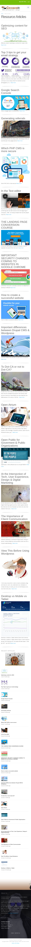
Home (2, 13)
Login (28, 1)
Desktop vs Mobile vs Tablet (7, 868)
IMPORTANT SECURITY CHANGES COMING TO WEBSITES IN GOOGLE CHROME (13, 758)
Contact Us (17, 933)
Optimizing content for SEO (7, 675)
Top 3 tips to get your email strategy (9, 686)
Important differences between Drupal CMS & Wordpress (12, 783)
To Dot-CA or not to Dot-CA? (8, 795)
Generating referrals (6, 710)
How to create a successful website (9, 771)
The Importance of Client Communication (11, 844)
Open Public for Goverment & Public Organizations (13, 819)
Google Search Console (6, 698)
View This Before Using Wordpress (9, 856)
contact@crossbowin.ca (13, 913)
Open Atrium (4, 807)
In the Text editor (5, 734)
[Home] (10, 8)
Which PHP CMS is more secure (8, 722)
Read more (3, 45)
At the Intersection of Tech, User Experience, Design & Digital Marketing (14, 832)
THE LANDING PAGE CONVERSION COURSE (12, 746)
